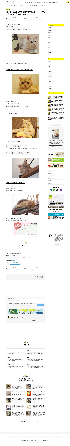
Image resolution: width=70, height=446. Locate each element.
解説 (49, 47)
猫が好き (11, 5)
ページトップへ (35, 433)
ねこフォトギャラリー (52, 178)
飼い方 (49, 64)
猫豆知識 (26, 2)
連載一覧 (25, 18)
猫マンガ (32, 2)
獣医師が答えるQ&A (51, 170)
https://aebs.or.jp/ (57, 245)
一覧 (61, 58)
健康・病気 (50, 83)
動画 (49, 42)
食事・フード (50, 78)
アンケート (50, 54)
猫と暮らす (50, 27)
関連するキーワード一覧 (37, 320)
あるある (50, 71)
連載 (29, 2)
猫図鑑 (50, 2)
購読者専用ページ (51, 183)
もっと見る (55, 124)
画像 (49, 44)
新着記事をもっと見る (25, 421)
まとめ (49, 49)
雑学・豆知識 (50, 73)
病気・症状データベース (52, 32)
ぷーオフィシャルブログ (15, 264)
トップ (7, 5)
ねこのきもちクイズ (51, 175)
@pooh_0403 (15, 262)
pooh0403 (14, 260)
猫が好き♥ (50, 30)
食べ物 (35, 2)
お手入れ (50, 61)
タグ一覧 (62, 2)
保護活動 (50, 88)
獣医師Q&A (53, 2)
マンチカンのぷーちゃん (21, 5)
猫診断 (49, 180)
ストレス (50, 69)
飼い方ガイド (58, 2)
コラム (26, 317)
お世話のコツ (39, 2)
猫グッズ (50, 76)
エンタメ (43, 2)
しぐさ (49, 81)
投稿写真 (47, 2)
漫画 (49, 37)
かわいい (50, 66)
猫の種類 (50, 52)
